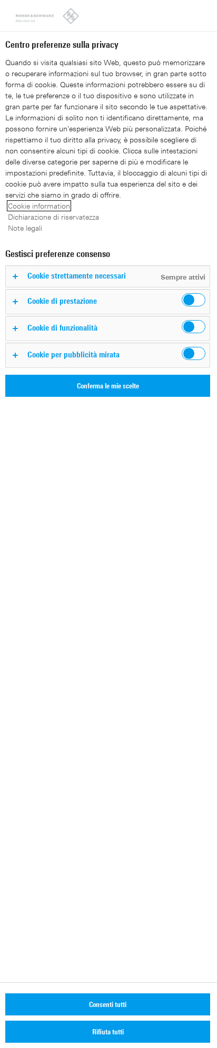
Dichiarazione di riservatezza (53, 216)
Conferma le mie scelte (108, 385)
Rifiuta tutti (108, 1031)
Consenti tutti (107, 1004)
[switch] (193, 299)
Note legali (25, 227)
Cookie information (39, 205)
